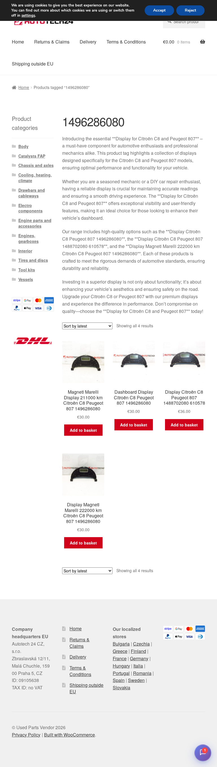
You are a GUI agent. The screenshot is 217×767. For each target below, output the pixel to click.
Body (23, 146)
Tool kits (26, 270)
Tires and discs (33, 260)
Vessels (25, 279)
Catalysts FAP (31, 156)
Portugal (121, 673)
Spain (119, 680)
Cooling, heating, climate (35, 177)
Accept (159, 10)
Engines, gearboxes (28, 238)
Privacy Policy (26, 734)
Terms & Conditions (126, 41)
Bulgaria (121, 643)
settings (28, 15)
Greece (120, 651)
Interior (25, 251)
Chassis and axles (36, 165)
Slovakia (121, 687)
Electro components (30, 208)
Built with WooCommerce (69, 734)
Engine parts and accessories (34, 223)
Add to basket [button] (83, 430)
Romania (142, 673)
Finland (138, 651)
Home (18, 41)
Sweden (136, 680)
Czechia (141, 643)
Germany (139, 658)
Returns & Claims (52, 41)
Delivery (88, 41)
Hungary (121, 666)
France (120, 658)
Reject (190, 10)
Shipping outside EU (32, 63)
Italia (138, 666)
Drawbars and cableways (31, 193)
